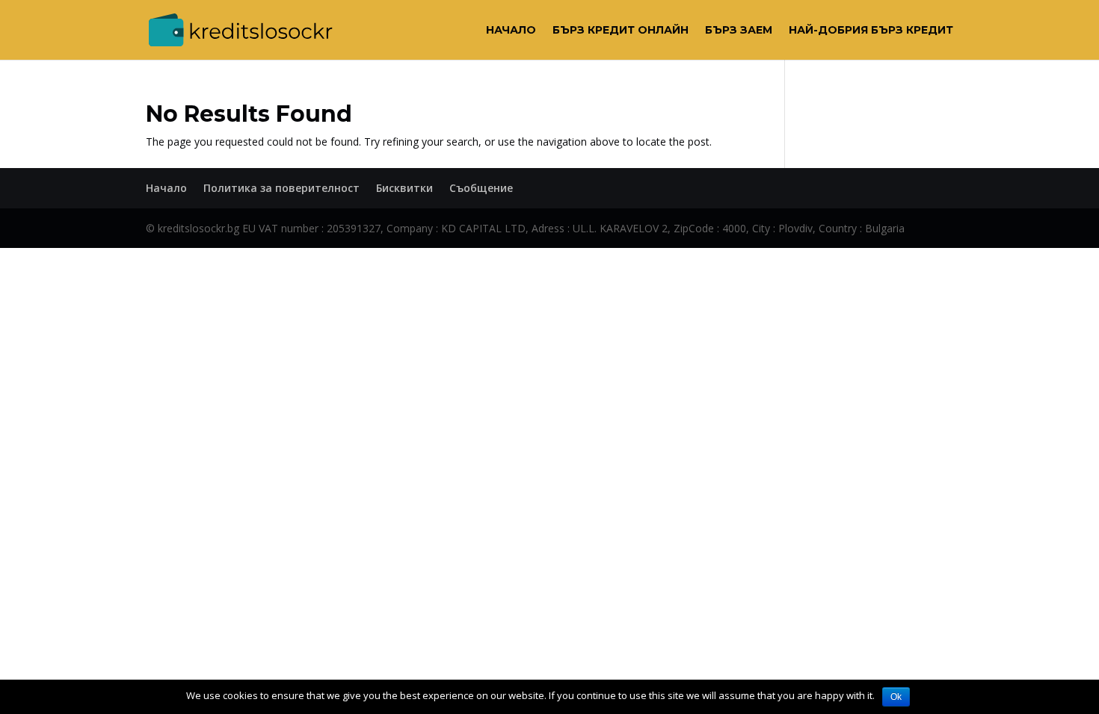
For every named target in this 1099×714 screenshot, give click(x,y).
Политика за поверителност (281, 188)
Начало (511, 31)
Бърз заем (738, 31)
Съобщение (481, 188)
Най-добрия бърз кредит (871, 31)
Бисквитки (404, 188)
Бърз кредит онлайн (620, 31)
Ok (896, 697)
